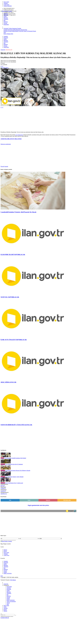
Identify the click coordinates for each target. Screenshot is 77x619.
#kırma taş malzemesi (6, 144)
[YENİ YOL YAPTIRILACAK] (33, 294)
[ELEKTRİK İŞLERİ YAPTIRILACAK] (33, 251)
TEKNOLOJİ (8, 49)
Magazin (6, 17)
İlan (4, 20)
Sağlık (5, 16)
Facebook (6, 28)
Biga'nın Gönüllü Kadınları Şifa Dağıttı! (15, 458)
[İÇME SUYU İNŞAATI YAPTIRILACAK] (33, 336)
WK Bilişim (13, 580)
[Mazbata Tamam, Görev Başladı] (6, 475)
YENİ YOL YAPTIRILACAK (10, 297)
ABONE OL (4, 493)
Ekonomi (6, 15)
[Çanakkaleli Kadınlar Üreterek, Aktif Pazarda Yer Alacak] (33, 209)
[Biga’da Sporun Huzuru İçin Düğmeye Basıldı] (6, 469)
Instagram (14, 28)
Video (5, 606)
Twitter (10, 28)
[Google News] (4, 67)
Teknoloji (6, 19)
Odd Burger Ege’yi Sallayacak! (14, 483)
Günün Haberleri (8, 6)
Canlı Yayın (6, 4)
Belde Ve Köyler (19, 31)
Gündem (6, 13)
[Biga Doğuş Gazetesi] (6, 11)
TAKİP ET (3, 488)
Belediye (6, 21)
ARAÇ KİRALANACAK (8, 382)
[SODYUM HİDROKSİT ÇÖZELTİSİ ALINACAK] (33, 421)
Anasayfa (3, 49)
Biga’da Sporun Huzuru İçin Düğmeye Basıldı (17, 470)
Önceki (2, 166)
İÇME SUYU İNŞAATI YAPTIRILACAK (14, 339)
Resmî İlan (6, 24)
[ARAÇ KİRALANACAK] (33, 379)
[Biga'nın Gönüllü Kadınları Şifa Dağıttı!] (6, 456)
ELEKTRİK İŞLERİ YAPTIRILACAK (13, 254)
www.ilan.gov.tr (19, 134)
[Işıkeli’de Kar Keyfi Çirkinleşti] (6, 463)
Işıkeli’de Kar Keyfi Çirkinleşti (14, 464)
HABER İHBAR (5, 617)
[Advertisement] (38, 119)
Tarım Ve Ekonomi (28, 31)
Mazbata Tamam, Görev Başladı (14, 476)
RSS (12, 33)
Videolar (6, 3)
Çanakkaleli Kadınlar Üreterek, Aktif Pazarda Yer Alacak (18, 212)
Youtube (19, 28)
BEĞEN (3, 485)
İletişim (9, 33)
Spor (5, 32)
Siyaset (5, 23)
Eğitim (13, 31)
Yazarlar (6, 608)
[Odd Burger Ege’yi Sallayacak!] (6, 481)
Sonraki (6, 166)
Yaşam (34, 31)
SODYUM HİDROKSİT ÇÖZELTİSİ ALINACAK (16, 425)
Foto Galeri (6, 1)
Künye (5, 33)
